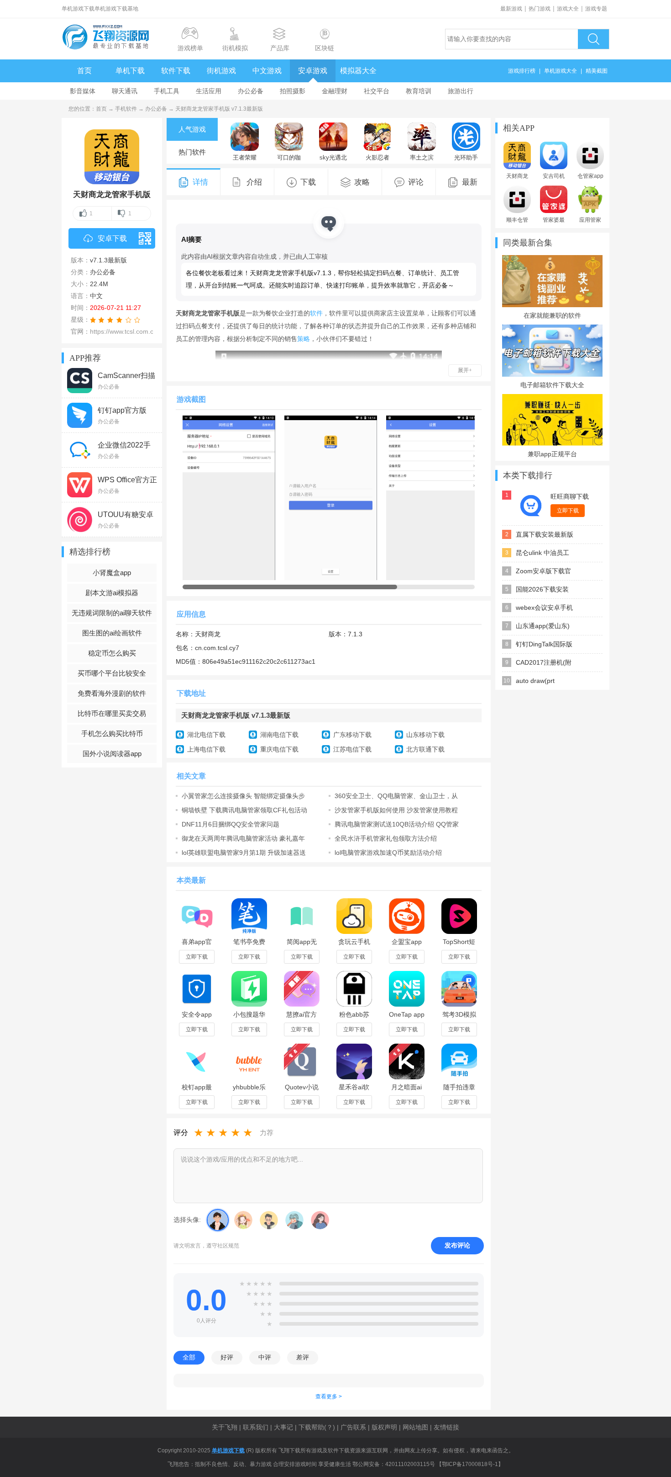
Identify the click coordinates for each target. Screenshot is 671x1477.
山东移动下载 (425, 734)
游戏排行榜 (521, 71)
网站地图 (415, 1427)
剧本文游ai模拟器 (111, 593)
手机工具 (166, 91)
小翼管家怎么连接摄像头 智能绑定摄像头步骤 (243, 796)
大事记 (283, 1427)
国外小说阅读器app (112, 753)
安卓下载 (112, 238)
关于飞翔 (224, 1427)
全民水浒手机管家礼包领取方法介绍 (386, 838)
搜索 (593, 39)
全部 (189, 1357)
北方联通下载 (425, 749)
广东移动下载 (352, 734)
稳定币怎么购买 (112, 653)
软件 (316, 313)
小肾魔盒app (112, 572)
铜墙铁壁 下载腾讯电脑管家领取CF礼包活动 (244, 810)
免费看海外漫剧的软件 (112, 693)
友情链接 (446, 1427)
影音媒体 (82, 91)
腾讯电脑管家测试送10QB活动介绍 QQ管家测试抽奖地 (397, 824)
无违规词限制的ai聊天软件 (112, 613)
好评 (226, 1357)
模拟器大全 (358, 71)
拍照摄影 (292, 91)
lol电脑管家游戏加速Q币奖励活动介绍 (388, 852)
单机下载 (130, 71)
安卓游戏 (312, 71)
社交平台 (376, 91)
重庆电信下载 (279, 749)
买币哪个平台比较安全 (112, 673)
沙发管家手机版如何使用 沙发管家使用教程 (396, 810)
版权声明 (384, 1427)
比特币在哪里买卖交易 (112, 713)
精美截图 (597, 71)
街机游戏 (221, 71)
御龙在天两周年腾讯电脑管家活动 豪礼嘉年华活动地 (243, 838)
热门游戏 (539, 8)
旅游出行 (460, 91)
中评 (264, 1357)
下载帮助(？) (317, 1427)
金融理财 (334, 91)
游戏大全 (568, 8)
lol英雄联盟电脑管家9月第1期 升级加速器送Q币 (244, 852)
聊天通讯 (124, 91)
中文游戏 (267, 71)
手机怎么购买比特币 (112, 733)
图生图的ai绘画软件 (112, 633)
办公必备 (250, 91)
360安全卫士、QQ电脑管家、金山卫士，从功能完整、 (396, 796)
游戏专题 (596, 8)
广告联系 (353, 1427)
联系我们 (255, 1427)
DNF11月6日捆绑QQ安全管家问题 (230, 824)
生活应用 (208, 91)
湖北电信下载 (206, 734)
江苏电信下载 (352, 749)
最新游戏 (511, 8)
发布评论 (457, 1245)
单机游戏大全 (560, 71)
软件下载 (175, 71)
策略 (303, 338)
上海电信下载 (206, 749)
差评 (302, 1357)
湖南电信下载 (279, 734)
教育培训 (418, 91)
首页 (84, 71)
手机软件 (126, 109)
